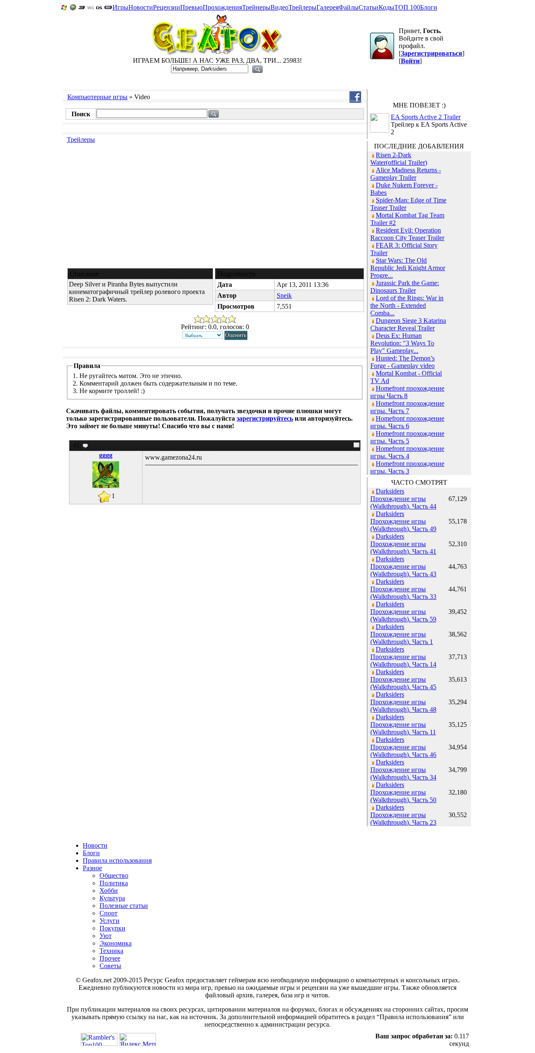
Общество (113, 875)
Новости (140, 7)
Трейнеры (256, 7)
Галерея (327, 7)
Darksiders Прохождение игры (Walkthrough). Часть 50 (403, 792)
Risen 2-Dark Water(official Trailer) (398, 158)
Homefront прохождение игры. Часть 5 (407, 437)
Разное (92, 868)
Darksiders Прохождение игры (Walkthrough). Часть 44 (403, 499)
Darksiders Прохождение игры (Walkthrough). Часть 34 (403, 770)
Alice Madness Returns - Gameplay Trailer (405, 173)
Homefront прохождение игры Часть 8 (407, 392)
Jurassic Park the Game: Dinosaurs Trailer (404, 286)
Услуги (109, 920)
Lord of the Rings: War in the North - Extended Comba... (406, 305)
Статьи (369, 7)
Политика (113, 883)
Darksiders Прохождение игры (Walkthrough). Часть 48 (403, 702)
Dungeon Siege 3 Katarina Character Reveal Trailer (408, 324)
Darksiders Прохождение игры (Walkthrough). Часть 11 (403, 724)
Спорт (108, 913)
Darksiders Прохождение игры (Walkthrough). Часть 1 (401, 634)
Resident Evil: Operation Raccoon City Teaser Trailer (407, 234)
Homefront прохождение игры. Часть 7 (407, 407)
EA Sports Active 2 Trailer (426, 116)
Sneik (284, 295)
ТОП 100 (407, 7)
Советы (110, 965)
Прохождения (222, 7)
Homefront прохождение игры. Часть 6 (407, 422)
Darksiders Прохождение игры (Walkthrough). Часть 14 (403, 657)
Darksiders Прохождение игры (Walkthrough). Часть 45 (403, 679)
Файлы (349, 7)
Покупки (112, 928)
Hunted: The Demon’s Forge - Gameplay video (402, 362)
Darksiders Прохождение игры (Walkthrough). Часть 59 (403, 612)
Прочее (109, 958)
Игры (120, 7)
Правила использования (117, 860)
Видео (279, 7)
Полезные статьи (123, 905)
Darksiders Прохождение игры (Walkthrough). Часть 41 (403, 544)
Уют (105, 935)
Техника (111, 950)
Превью (191, 7)
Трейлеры (302, 7)
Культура (112, 898)
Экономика (115, 943)
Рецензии (166, 7)
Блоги (428, 7)
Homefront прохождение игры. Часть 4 (407, 452)
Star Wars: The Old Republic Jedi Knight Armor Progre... (407, 268)
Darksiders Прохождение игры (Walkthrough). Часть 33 (403, 589)
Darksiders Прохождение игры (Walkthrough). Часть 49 (403, 521)
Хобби (108, 890)
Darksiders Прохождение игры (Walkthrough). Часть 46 (403, 747)
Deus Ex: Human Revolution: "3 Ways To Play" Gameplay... (402, 343)
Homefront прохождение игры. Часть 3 (407, 467)
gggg (105, 455)
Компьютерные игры (97, 96)
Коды (386, 7)
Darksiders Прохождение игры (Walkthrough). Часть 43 (403, 566)
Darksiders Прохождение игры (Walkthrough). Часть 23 (403, 815)
